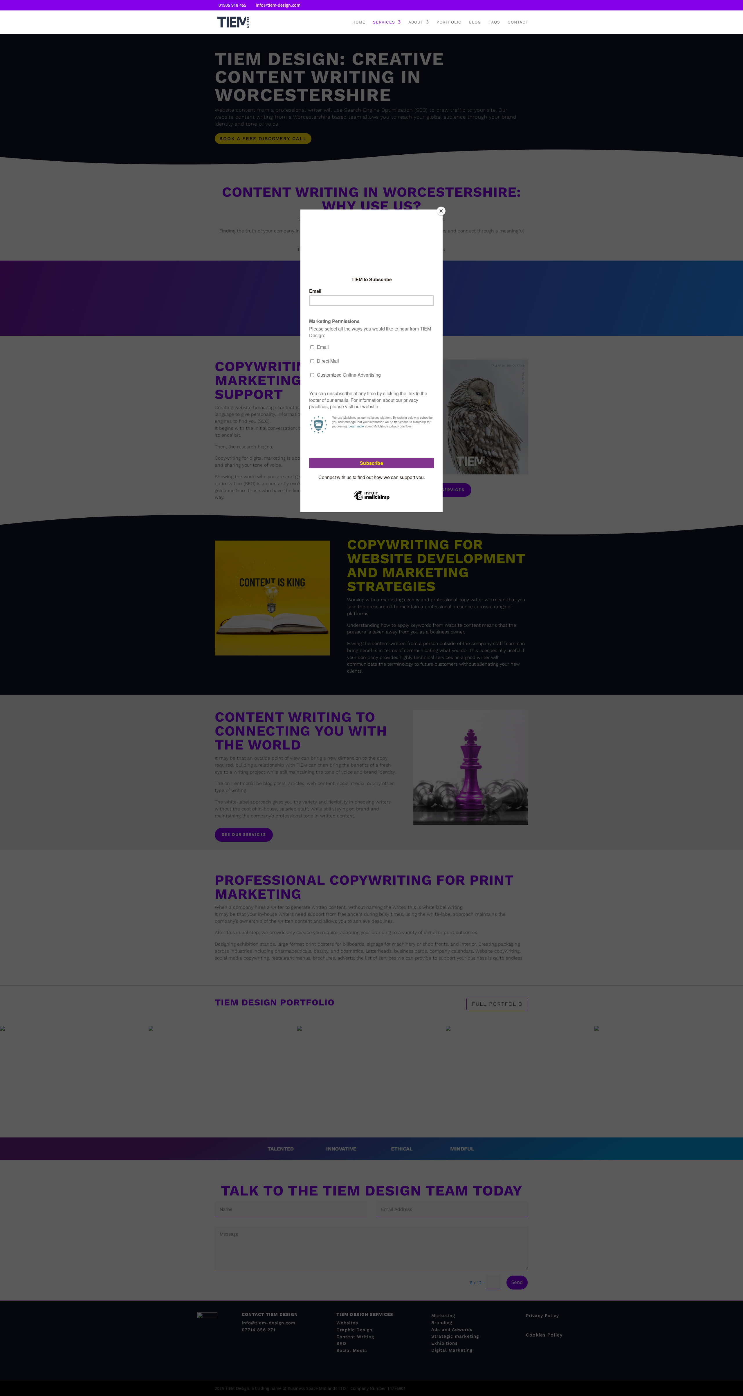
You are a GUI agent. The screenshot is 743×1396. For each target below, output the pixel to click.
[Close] (441, 211)
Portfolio (449, 22)
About (415, 22)
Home (358, 22)
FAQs (494, 22)
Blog (475, 22)
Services (384, 22)
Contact (518, 22)
